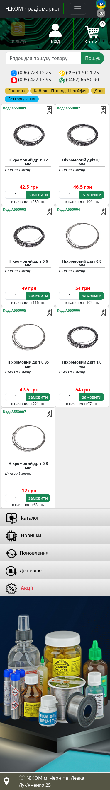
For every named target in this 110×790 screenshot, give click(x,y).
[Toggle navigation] (78, 9)
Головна (16, 90)
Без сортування (21, 98)
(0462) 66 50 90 (82, 79)
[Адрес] (5, 783)
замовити (38, 194)
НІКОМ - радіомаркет (32, 8)
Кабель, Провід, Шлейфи (60, 90)
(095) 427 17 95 (34, 79)
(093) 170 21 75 (82, 72)
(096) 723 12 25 (34, 72)
